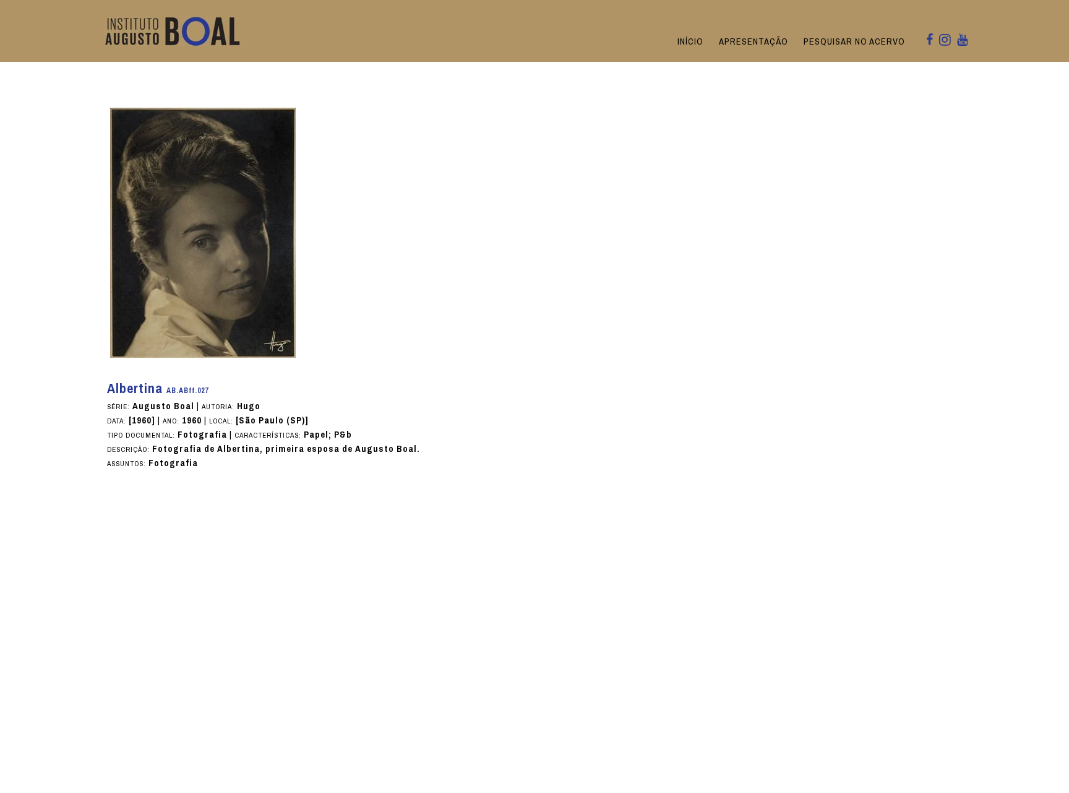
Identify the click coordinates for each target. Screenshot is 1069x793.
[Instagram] (945, 41)
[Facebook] (929, 41)
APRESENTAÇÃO (753, 41)
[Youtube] (962, 41)
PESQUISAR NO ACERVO (854, 41)
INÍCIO (690, 41)
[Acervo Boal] (173, 31)
